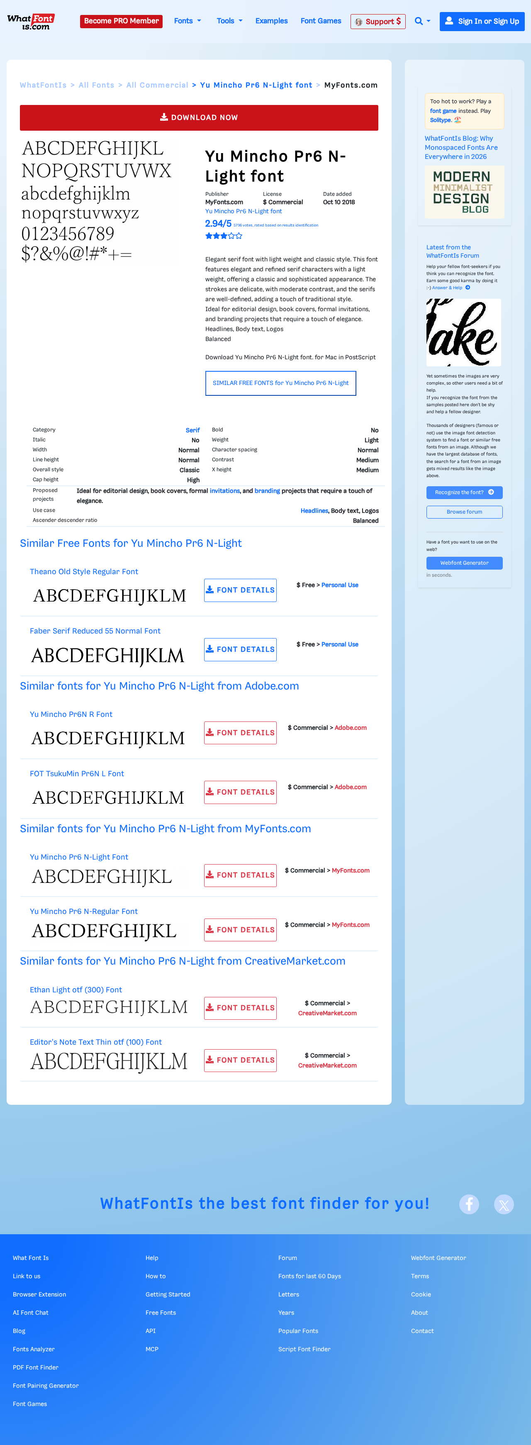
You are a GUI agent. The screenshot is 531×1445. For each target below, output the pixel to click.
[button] (423, 22)
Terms (420, 1276)
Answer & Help (447, 287)
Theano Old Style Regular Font (84, 572)
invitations (225, 491)
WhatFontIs (43, 85)
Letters (288, 1294)
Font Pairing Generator (46, 1386)
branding (267, 491)
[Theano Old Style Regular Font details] (109, 595)
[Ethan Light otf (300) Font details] (109, 1008)
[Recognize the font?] (464, 332)
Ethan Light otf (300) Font (76, 990)
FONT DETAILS (244, 590)
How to (156, 1276)
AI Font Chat (31, 1313)
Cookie (421, 1294)
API (151, 1331)
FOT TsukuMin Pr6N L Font (77, 774)
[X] (504, 1204)
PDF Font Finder (35, 1368)
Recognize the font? (460, 492)
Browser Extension (39, 1294)
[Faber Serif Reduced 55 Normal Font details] (109, 655)
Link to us (26, 1276)
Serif (193, 430)
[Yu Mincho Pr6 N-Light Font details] (109, 878)
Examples (272, 21)
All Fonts (97, 85)
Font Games (321, 21)
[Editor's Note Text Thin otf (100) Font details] (109, 1063)
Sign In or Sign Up (487, 21)
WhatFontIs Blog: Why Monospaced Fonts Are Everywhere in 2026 (461, 148)
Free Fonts (161, 1313)
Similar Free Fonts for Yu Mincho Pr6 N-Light (131, 543)
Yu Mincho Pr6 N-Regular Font (84, 912)
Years (286, 1313)
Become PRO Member (121, 21)
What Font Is (31, 1258)
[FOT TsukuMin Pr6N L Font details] (109, 797)
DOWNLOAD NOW (204, 118)
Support (381, 22)
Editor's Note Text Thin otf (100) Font (96, 1042)
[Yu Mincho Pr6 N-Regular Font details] (109, 933)
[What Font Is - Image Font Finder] (31, 21)
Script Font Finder (304, 1349)
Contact (422, 1331)
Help (152, 1258)
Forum (287, 1258)
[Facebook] (469, 1204)
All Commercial (158, 85)
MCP (152, 1349)
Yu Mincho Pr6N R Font (71, 715)
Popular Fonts (298, 1331)
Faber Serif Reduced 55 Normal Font (95, 631)
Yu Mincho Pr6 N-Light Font (79, 857)
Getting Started (168, 1294)
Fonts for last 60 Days (309, 1276)
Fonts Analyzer (34, 1349)
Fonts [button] (184, 21)
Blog (19, 1331)
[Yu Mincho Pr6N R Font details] (109, 738)
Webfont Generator (465, 563)
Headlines (314, 511)
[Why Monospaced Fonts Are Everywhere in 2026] (464, 192)
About (419, 1313)
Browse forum (464, 512)
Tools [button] (226, 21)
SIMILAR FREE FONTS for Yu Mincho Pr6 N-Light (281, 383)
